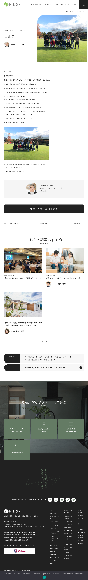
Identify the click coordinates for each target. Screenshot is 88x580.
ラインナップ (54, 522)
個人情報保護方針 (81, 542)
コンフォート (55, 528)
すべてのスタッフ (30, 368)
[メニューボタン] (83, 4)
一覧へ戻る (44, 223)
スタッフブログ (44, 357)
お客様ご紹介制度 (81, 536)
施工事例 (52, 552)
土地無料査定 (68, 556)
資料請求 (48, 4)
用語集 (52, 563)
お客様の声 (53, 555)
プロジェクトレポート (61, 357)
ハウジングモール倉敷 (68, 523)
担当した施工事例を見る (44, 208)
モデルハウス (72, 4)
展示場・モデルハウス (68, 511)
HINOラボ (68, 533)
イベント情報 (59, 4)
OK (44, 577)
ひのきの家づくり (54, 517)
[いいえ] (86, 575)
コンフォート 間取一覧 (55, 532)
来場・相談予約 (36, 4)
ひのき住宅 (12, 4)
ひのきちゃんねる (81, 517)
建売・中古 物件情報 (68, 548)
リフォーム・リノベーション (54, 559)
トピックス (81, 522)
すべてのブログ (29, 357)
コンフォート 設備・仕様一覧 (55, 538)
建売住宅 (77, 223)
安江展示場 (68, 530)
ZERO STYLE (55, 525)
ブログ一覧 (44, 341)
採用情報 (81, 532)
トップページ (54, 510)
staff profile (42, 191)
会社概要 (81, 529)
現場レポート (48, 360)
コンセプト (53, 513)
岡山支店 (68, 527)
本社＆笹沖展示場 (68, 517)
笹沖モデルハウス (13, 223)
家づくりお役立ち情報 (32, 360)
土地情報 (67, 553)
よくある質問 (54, 549)
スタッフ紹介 (54, 546)
